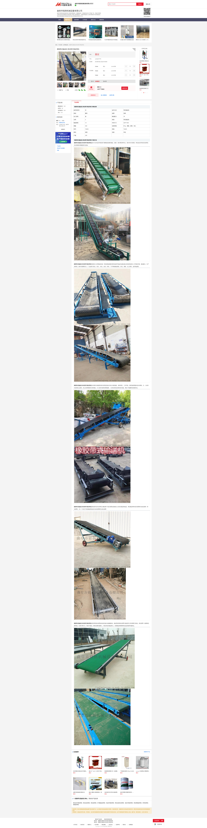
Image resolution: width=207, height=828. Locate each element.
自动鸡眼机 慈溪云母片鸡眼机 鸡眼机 (148, 61)
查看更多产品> (147, 751)
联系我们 (82, 824)
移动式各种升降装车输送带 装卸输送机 (81, 39)
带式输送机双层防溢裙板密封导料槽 (96, 39)
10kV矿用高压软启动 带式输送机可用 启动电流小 (114, 39)
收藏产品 (61, 90)
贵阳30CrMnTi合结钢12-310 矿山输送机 (144, 39)
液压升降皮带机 (129, 803)
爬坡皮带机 (76, 804)
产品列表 (60, 45)
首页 (56, 45)
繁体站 (124, 824)
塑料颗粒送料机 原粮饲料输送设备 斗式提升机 (67, 39)
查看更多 (63, 129)
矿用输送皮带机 (101, 803)
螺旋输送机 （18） (62, 106)
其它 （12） (60, 112)
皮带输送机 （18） (62, 110)
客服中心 (89, 824)
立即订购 (111, 95)
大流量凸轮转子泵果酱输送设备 (127, 39)
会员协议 (111, 824)
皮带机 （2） (61, 108)
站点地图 (96, 824)
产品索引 (59, 146)
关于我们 (75, 824)
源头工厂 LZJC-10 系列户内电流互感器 (148, 74)
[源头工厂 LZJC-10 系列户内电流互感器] (144, 69)
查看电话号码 (62, 122)
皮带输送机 (65, 45)
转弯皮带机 (145, 803)
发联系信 (93, 95)
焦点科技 (105, 826)
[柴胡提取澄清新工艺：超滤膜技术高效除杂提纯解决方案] (144, 82)
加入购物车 (104, 95)
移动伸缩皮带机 (138, 803)
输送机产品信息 (98, 819)
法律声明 (118, 824)
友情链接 (131, 824)
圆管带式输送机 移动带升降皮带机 (105, 820)
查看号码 (124, 88)
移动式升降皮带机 (77, 803)
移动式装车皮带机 (119, 803)
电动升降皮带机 (110, 803)
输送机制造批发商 (108, 819)
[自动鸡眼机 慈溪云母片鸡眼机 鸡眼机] (144, 55)
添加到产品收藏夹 (61, 148)
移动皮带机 (93, 803)
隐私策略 (104, 824)
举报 (68, 90)
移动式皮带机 (86, 803)
